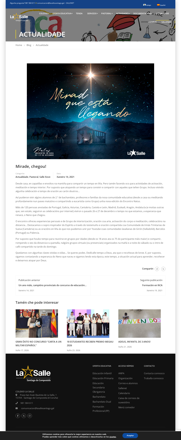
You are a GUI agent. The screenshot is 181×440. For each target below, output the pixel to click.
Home (19, 45)
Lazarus (152, 22)
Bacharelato (99, 396)
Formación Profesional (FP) (101, 408)
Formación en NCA (152, 285)
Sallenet (166, 22)
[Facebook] (157, 269)
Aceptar (130, 435)
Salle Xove (44, 176)
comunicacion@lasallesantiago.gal (50, 3)
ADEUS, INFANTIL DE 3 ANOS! (134, 341)
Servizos (91, 13)
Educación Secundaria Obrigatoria (99, 387)
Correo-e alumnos (128, 383)
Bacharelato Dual (102, 401)
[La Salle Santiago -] (19, 18)
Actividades (122, 13)
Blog (29, 45)
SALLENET (70, 3)
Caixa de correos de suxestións (128, 400)
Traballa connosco (154, 378)
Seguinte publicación (151, 280)
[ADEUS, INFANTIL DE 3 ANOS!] (139, 323)
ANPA (121, 373)
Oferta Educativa (61, 13)
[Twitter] (163, 269)
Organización (125, 378)
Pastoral (106, 13)
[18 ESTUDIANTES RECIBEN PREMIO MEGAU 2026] (88, 323)
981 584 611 (27, 403)
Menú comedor (126, 407)
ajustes (112, 437)
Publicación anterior (29, 280)
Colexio (43, 13)
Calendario (124, 393)
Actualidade (162, 13)
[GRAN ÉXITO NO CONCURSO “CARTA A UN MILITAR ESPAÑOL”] (37, 323)
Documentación (142, 13)
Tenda (79, 13)
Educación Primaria (103, 378)
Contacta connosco (154, 373)
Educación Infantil (102, 373)
